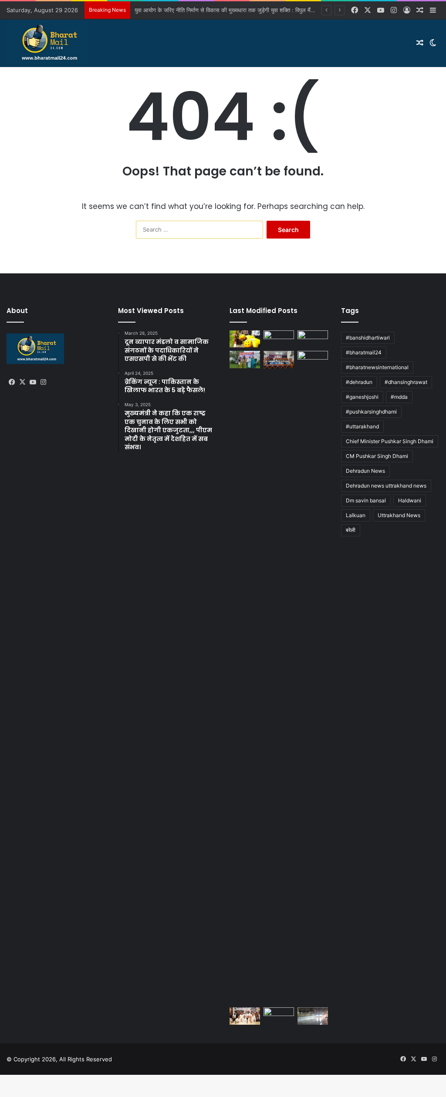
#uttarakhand (362, 426)
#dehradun (359, 382)
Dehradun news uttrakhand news (386, 485)
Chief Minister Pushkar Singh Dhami (389, 441)
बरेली (350, 530)
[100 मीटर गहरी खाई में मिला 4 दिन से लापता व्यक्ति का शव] (245, 338)
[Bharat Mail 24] (47, 43)
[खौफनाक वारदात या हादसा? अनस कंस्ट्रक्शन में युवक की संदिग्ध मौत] (279, 1015)
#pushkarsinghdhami (371, 411)
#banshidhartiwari (368, 337)
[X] (22, 382)
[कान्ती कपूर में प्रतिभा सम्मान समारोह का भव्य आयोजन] (279, 359)
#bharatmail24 (364, 352)
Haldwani (409, 500)
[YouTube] (32, 382)
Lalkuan (355, 515)
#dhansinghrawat (406, 382)
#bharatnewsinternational (377, 367)
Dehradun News (365, 471)
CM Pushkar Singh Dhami (377, 456)
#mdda (399, 397)
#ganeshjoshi (362, 397)
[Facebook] (12, 382)
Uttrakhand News (399, 515)
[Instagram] (43, 382)
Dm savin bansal (366, 500)
